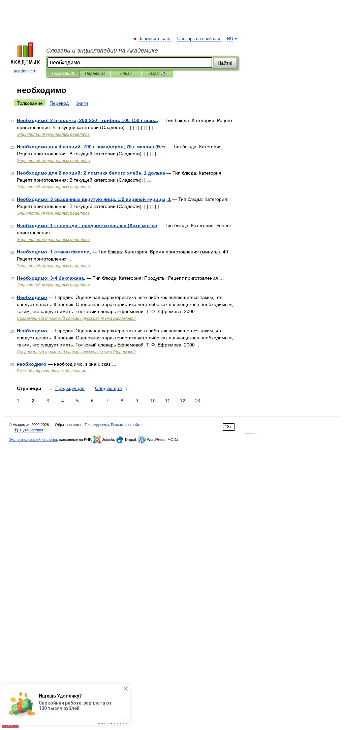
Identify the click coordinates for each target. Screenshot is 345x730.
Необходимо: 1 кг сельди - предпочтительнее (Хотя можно (87, 225)
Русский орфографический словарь (51, 371)
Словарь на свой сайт (199, 38)
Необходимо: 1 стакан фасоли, (54, 251)
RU (230, 38)
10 (153, 400)
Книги (126, 73)
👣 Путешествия (28, 430)
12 (182, 400)
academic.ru (25, 71)
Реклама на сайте (126, 425)
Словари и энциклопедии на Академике (102, 50)
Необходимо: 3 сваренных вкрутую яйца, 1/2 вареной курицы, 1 (94, 199)
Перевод (59, 103)
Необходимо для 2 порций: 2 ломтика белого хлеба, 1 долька (91, 173)
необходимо (31, 364)
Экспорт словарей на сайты (33, 439)
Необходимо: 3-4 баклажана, (51, 278)
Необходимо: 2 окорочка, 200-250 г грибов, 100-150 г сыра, (87, 120)
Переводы (95, 73)
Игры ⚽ (157, 73)
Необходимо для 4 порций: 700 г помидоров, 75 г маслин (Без (91, 146)
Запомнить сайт (155, 38)
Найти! (225, 63)
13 (197, 400)
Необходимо (32, 297)
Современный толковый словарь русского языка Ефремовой (76, 318)
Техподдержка (97, 425)
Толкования (62, 73)
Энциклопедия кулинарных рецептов (53, 134)
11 (167, 400)
